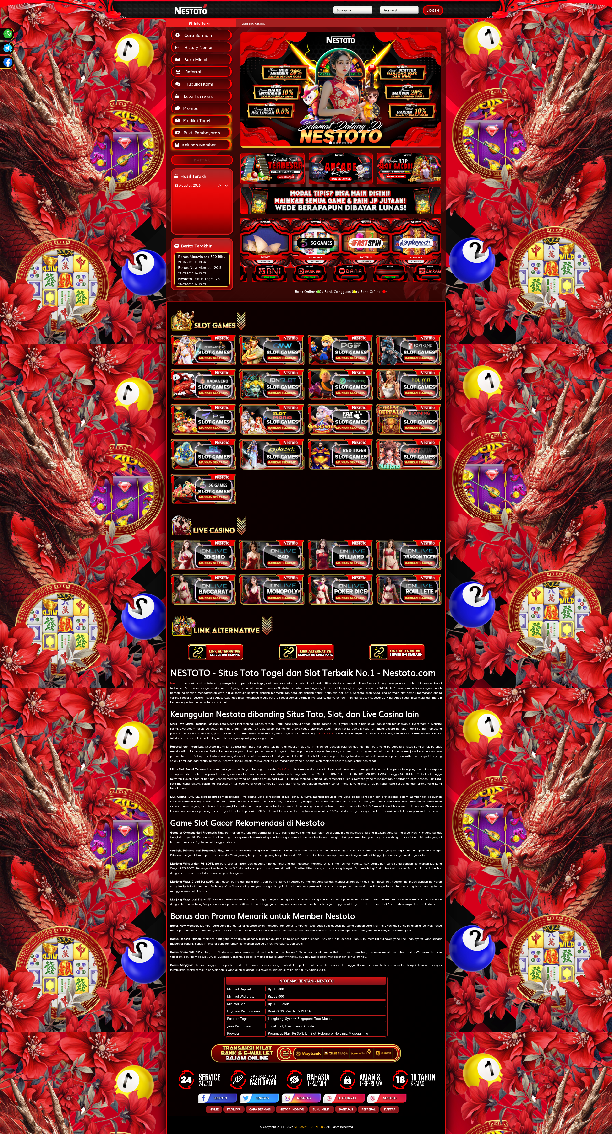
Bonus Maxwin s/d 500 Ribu (201, 256)
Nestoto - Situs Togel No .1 (201, 278)
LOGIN (432, 10)
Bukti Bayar (346, 1098)
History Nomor (197, 47)
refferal (368, 1109)
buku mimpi (321, 1109)
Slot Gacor (285, 769)
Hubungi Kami (198, 84)
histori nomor (292, 1109)
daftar (389, 1109)
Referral (192, 72)
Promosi (190, 108)
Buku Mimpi (194, 59)
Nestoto (175, 683)
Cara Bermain (197, 35)
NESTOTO (220, 1098)
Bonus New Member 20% (200, 267)
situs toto (326, 733)
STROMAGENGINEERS (309, 1126)
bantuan (346, 1109)
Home (214, 1109)
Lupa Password (197, 96)
